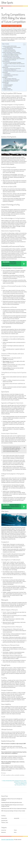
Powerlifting (6, 83)
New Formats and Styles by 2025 (10, 51)
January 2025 (16, 818)
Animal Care (3, 830)
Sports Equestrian (6, 61)
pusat (7, 25)
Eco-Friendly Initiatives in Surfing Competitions (12, 57)
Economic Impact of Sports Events (10, 69)
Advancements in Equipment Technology (11, 54)
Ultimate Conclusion (7, 88)
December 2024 (4, 820)
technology (22, 775)
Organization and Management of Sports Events (13, 68)
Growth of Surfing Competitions (10, 49)
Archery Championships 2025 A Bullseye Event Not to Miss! (13, 780)
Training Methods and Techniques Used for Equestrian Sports (15, 66)
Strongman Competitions (9, 84)
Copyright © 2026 (4, 839)
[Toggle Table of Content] (23, 44)
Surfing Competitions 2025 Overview (10, 46)
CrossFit (6, 87)
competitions (8, 775)
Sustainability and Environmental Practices (11, 56)
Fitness (15, 830)
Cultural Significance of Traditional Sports (11, 74)
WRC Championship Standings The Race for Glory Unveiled (13, 810)
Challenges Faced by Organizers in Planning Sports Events (14, 71)
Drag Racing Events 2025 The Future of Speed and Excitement (13, 808)
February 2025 (4, 818)
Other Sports (7, 2)
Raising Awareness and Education (10, 59)
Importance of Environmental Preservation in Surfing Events (14, 58)
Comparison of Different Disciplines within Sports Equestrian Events (14, 64)
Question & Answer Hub (7, 89)
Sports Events (5, 67)
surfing (12, 775)
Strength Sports (6, 82)
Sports (19, 25)
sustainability (16, 775)
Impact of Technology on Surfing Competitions (11, 52)
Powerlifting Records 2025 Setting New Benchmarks (11, 802)
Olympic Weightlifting (8, 85)
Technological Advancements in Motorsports (12, 79)
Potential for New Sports (9, 76)
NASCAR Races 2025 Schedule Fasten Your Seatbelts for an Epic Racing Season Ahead (20, 783)
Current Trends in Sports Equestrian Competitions (13, 62)
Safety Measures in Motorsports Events (11, 80)
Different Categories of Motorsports (10, 78)
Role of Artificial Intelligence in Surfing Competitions (13, 53)
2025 (4, 775)
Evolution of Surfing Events (8, 48)
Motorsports (5, 77)
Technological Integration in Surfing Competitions (13, 47)
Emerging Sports (7, 73)
